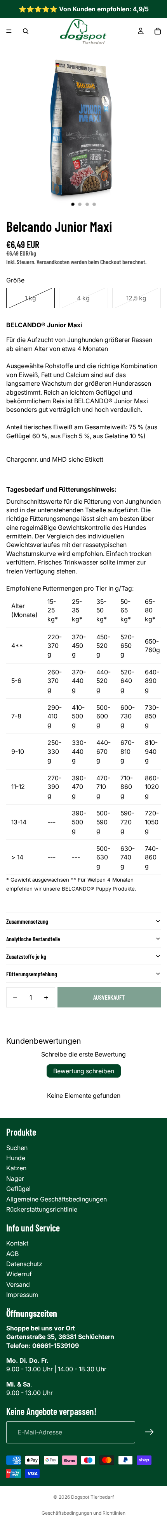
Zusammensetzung (27, 921)
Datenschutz (24, 1264)
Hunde (15, 1158)
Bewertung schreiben (83, 1071)
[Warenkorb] (157, 31)
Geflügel (18, 1189)
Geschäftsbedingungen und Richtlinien (83, 1513)
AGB (12, 1254)
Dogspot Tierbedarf (92, 1497)
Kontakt (17, 1243)
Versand (18, 1284)
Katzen (16, 1168)
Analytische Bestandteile (33, 938)
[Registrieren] (149, 1432)
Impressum (22, 1294)
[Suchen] (25, 31)
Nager (15, 1178)
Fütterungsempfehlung (31, 973)
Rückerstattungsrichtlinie (41, 1209)
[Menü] (9, 32)
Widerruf (19, 1274)
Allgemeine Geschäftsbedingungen (56, 1199)
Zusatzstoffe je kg (26, 956)
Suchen (17, 1148)
